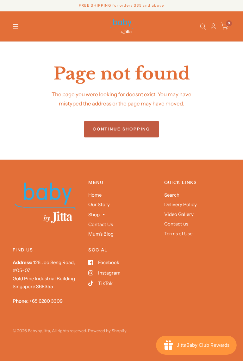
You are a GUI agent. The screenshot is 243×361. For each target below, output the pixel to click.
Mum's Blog (101, 234)
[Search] (203, 26)
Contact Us (100, 224)
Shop (94, 215)
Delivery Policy (180, 204)
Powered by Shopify (107, 330)
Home (95, 195)
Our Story (99, 204)
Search (171, 195)
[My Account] (213, 26)
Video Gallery (179, 214)
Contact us (176, 224)
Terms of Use (178, 234)
